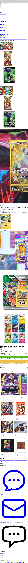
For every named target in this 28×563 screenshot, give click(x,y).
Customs (21, 462)
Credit (15, 462)
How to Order (5, 462)
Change (26, 353)
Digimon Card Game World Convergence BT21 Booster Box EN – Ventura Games (7, 452)
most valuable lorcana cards (22, 460)
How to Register (2, 462)
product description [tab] (2, 213)
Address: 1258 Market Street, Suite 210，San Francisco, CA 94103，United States (14, 522)
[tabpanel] (14, 279)
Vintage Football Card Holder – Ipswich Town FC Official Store (20, 452)
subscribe (2, 557)
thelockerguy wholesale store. (7, 562)
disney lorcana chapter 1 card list (9, 460)
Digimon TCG (2, 415)
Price (8, 462)
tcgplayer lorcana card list (16, 460)
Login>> (3, 397)
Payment (17, 462)
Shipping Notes (2, 367)
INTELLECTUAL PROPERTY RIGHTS (20, 562)
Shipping (19, 462)
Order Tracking (24, 462)
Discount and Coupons (11, 462)
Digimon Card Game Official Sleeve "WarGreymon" (19, 415)
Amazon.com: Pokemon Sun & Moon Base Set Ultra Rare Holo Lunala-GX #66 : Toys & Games (9, 395)
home (1, 39)
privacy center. (11, 561)
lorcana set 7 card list (2, 460)
